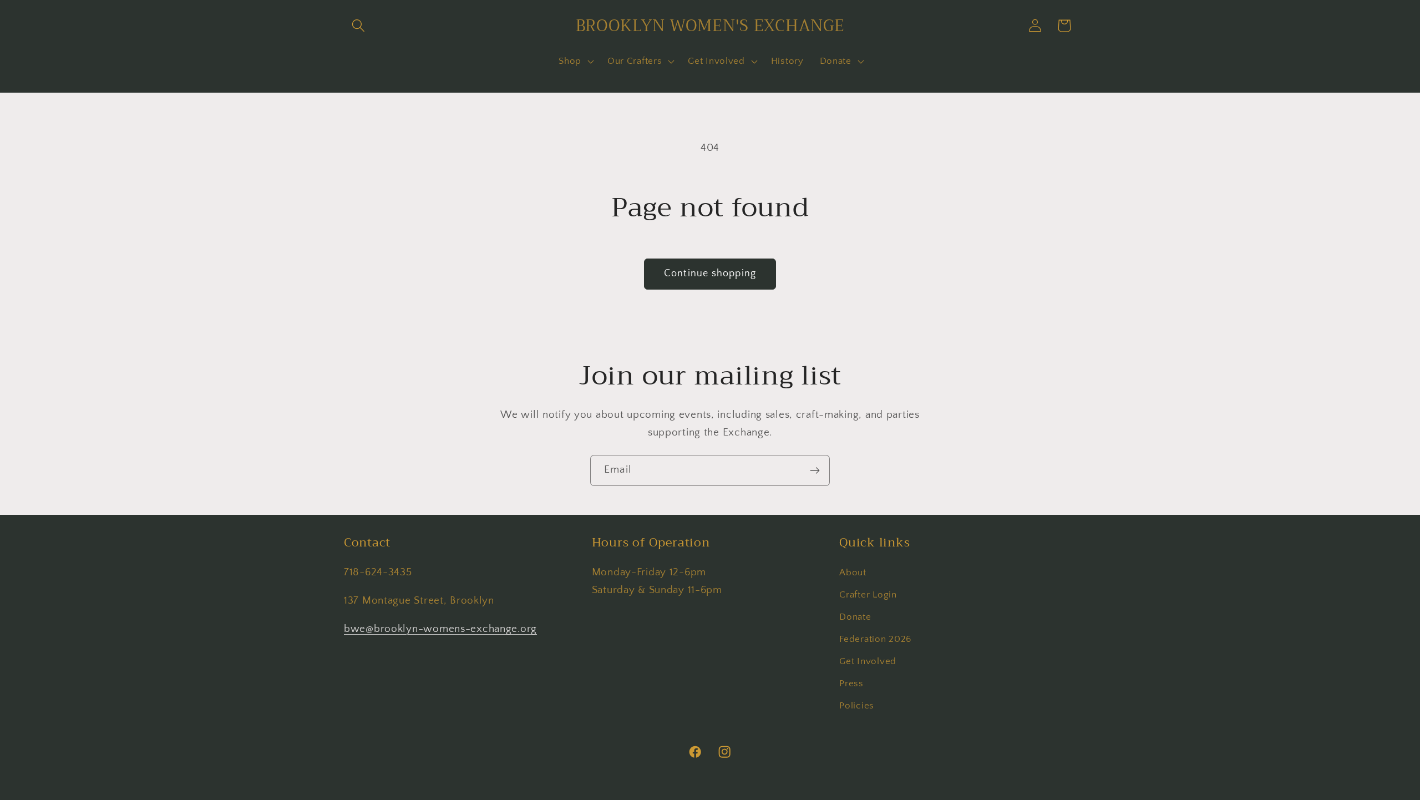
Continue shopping (710, 273)
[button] (358, 25)
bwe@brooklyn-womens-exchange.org (440, 629)
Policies (856, 706)
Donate (855, 617)
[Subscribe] (814, 470)
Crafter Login (867, 595)
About (852, 573)
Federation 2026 (875, 639)
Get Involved (867, 661)
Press (851, 683)
